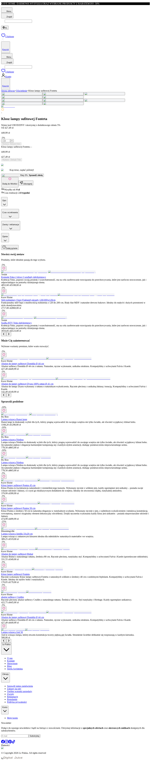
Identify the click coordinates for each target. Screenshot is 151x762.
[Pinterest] (10, 742)
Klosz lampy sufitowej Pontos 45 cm (18, 485)
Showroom (12, 663)
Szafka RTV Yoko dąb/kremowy (16, 323)
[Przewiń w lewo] (3, 334)
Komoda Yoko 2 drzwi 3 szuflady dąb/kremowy (23, 277)
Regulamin (12, 699)
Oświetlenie (21, 90)
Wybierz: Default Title (11, 144)
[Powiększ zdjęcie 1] (21, 93)
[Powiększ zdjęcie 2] (63, 93)
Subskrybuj (34, 736)
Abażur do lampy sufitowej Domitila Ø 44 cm (22, 363)
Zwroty (10, 694)
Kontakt (11, 661)
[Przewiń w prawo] (8, 334)
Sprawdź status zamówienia (20, 686)
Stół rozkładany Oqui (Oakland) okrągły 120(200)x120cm (28, 300)
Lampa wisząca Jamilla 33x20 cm (17, 533)
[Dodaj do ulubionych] (3, 268)
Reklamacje (12, 696)
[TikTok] (13, 742)
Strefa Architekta (15, 669)
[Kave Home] (8, 106)
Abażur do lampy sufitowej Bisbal (17, 554)
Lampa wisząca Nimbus (12, 439)
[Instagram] (6, 742)
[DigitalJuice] (13, 758)
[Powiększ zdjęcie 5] (63, 97)
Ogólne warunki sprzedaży (19, 691)
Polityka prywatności (17, 702)
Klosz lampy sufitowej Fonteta (15, 574)
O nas (10, 658)
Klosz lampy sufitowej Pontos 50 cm (18, 508)
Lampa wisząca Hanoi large (14, 419)
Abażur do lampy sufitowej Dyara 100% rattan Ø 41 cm (27, 384)
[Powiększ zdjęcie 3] (104, 93)
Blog (9, 666)
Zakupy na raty (14, 688)
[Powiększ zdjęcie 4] (21, 97)
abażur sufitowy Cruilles (12, 597)
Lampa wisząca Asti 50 (12, 632)
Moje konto (12, 718)
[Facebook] (3, 742)
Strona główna (8, 90)
